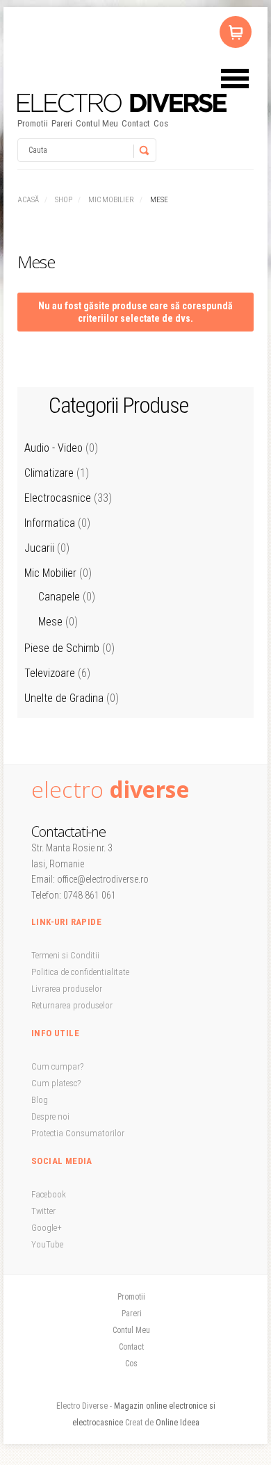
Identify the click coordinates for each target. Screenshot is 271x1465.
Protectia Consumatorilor (77, 1133)
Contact (136, 123)
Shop (63, 199)
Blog (39, 1100)
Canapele (59, 596)
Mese (50, 621)
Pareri (61, 123)
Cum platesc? (56, 1083)
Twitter (43, 1211)
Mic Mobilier (111, 199)
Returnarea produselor (72, 1005)
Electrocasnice (57, 498)
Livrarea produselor (66, 988)
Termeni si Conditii (65, 955)
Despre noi (50, 1116)
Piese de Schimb (61, 648)
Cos (161, 123)
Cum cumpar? (57, 1066)
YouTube (47, 1244)
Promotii (32, 123)
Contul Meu (97, 123)
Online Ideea (177, 1422)
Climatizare (49, 473)
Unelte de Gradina (64, 698)
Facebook (48, 1194)
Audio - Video (53, 448)
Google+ (46, 1227)
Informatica (49, 523)
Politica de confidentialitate (80, 972)
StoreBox (122, 103)
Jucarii (39, 548)
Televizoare (49, 673)
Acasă (28, 199)
